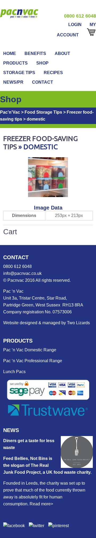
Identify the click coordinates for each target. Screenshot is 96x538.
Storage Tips (19, 72)
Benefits (35, 53)
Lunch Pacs (14, 371)
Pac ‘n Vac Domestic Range (29, 350)
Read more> (41, 504)
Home (9, 53)
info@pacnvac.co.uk (22, 273)
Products (15, 63)
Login (75, 24)
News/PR (13, 82)
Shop (42, 63)
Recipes (53, 72)
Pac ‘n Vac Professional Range (32, 360)
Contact (42, 82)
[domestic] (48, 195)
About (62, 53)
